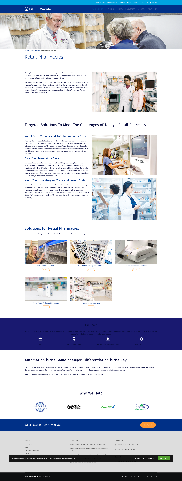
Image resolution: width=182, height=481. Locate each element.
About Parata (29, 445)
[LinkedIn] (153, 2)
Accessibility (154, 476)
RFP (139, 2)
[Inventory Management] (91, 289)
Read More (46, 269)
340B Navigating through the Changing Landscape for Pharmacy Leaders (89, 450)
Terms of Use (146, 476)
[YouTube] (156, 2)
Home (27, 50)
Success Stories (100, 2)
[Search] (143, 3)
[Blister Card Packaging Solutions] (46, 289)
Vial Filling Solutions (45, 266)
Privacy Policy (137, 476)
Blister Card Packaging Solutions (46, 303)
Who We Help (36, 50)
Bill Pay (135, 2)
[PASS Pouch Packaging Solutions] (91, 252)
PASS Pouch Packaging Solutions (91, 266)
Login (129, 2)
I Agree (163, 458)
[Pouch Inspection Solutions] (136, 252)
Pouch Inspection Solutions (136, 266)
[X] (148, 2)
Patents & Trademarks (126, 476)
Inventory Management (91, 303)
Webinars (109, 2)
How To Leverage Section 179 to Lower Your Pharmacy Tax (87, 444)
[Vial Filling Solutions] (46, 252)
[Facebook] (150, 2)
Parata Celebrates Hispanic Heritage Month (83, 462)
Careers (115, 2)
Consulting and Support (32, 450)
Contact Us (122, 2)
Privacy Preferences (144, 458)
